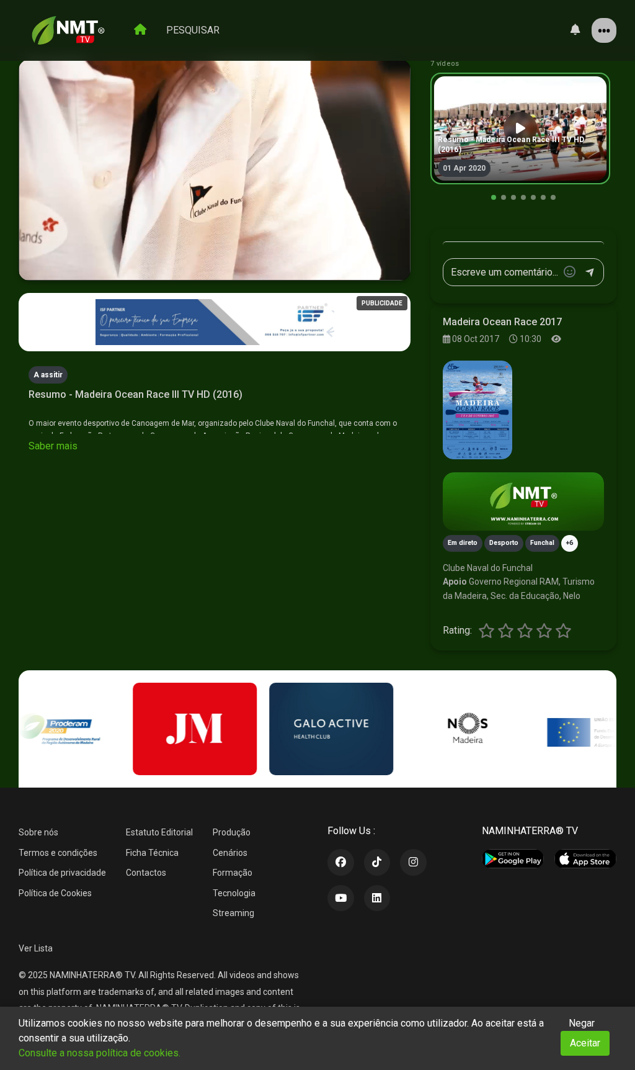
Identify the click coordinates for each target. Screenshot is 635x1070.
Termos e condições (58, 853)
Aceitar (585, 1043)
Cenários (230, 853)
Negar (582, 1023)
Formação (232, 873)
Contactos (146, 873)
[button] (493, 197)
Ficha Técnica (152, 853)
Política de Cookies (55, 893)
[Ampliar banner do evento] (523, 501)
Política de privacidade (62, 873)
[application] (215, 170)
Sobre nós (38, 832)
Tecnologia (234, 893)
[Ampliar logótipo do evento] (477, 410)
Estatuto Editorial (159, 832)
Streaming (233, 913)
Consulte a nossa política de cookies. (99, 1053)
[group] (520, 128)
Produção (232, 832)
